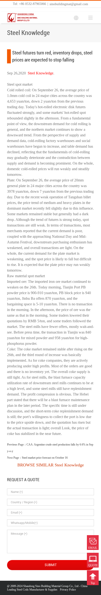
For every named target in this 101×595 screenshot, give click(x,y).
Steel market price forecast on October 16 (45, 457)
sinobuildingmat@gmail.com (69, 4)
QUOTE (93, 565)
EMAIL (92, 547)
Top (93, 583)
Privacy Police (68, 589)
